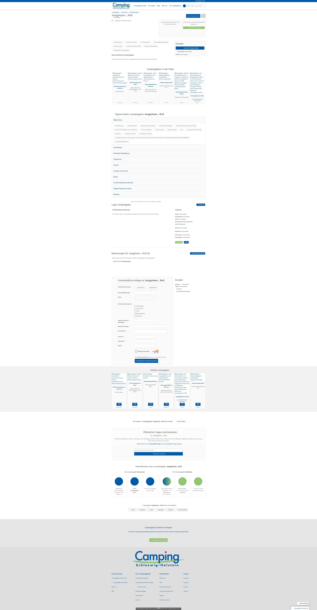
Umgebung (117, 159)
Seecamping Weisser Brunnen (151, 85)
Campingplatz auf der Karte (184, 51)
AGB (160, 582)
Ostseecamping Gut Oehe (135, 83)
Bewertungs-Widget (141, 591)
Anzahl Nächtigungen (124, 292)
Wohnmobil (140, 308)
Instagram (186, 582)
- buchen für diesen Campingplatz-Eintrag (198, 489)
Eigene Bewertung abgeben (198, 253)
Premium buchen (141, 587)
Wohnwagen (140, 306)
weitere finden (134, 490)
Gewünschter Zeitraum (124, 287)
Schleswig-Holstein (188, 221)
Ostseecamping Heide (166, 82)
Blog (158, 6)
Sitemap (161, 595)
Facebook (142, 509)
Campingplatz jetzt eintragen (159, 540)
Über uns (114, 587)
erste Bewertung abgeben (194, 27)
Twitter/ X (185, 591)
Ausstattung (117, 147)
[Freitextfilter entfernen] (201, 6)
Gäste (119, 297)
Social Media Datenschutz (166, 591)
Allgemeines (117, 120)
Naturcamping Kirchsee (150, 381)
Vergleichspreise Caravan (122, 188)
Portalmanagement (164, 600)
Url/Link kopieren (182, 509)
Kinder (115, 177)
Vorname (120, 336)
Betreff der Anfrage (123, 326)
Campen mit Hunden (120, 171)
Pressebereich (139, 595)
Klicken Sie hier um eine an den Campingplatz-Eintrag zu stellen (159, 444)
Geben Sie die (122, 261)
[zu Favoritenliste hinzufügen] (113, 21)
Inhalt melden (181, 421)
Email (119, 345)
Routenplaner (201, 204)
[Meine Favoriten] (184, 5)
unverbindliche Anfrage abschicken (146, 361)
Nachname (121, 341)
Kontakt (186, 242)
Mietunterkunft (141, 313)
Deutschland (182, 224)
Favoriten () (301, 608)
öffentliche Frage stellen (159, 453)
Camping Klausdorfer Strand (182, 93)
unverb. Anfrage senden (193, 16)
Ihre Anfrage (121, 331)
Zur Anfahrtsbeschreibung (183, 291)
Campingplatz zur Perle (197, 95)
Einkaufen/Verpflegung (121, 153)
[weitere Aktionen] (203, 16)
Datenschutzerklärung (142, 357)
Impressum (162, 578)
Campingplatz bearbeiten (142, 578)
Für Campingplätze (175, 6)
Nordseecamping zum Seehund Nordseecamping (120, 88)
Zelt (138, 311)
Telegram (170, 509)
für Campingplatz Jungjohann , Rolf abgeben (118, 491)
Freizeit (116, 165)
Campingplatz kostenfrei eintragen (144, 582)
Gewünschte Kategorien (125, 304)
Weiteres (116, 194)
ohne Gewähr (169, 421)
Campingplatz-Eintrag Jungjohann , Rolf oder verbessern (166, 491)
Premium (202, 70)
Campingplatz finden (140, 6)
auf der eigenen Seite (182, 490)
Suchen (204, 5)
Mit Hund (139, 316)
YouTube (185, 587)
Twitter (151, 509)
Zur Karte (178, 289)
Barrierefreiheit (303, 603)
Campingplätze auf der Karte (119, 578)
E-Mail (133, 509)
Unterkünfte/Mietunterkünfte (123, 183)
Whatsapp (160, 509)
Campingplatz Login (200, 1)
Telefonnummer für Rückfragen (123, 321)
